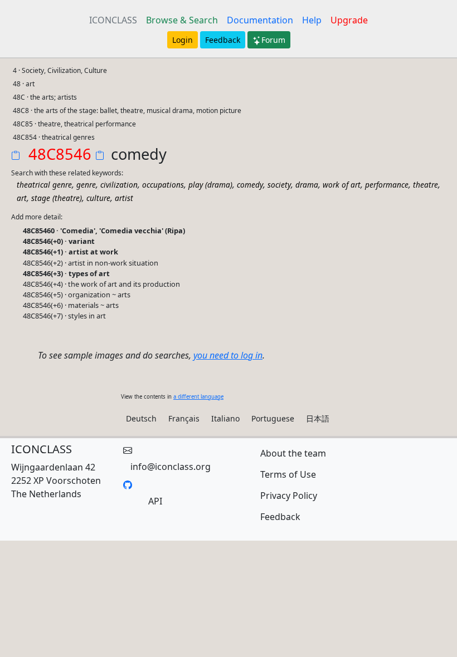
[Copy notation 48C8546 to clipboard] (18, 156)
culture (98, 198)
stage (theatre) (56, 198)
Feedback (222, 40)
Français (184, 418)
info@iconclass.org (170, 466)
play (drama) (210, 184)
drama (306, 184)
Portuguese (272, 418)
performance (387, 184)
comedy (250, 184)
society (279, 184)
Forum (273, 40)
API (155, 501)
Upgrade (349, 20)
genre (86, 184)
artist (124, 198)
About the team (293, 453)
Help (312, 20)
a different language (198, 396)
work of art (342, 184)
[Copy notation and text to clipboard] (102, 156)
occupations (163, 184)
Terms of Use (288, 474)
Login (182, 40)
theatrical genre (44, 184)
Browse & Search (182, 20)
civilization (119, 184)
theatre (425, 184)
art (22, 198)
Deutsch (141, 418)
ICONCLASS (113, 20)
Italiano (225, 418)
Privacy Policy (288, 495)
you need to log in (227, 355)
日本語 (317, 418)
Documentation (260, 20)
